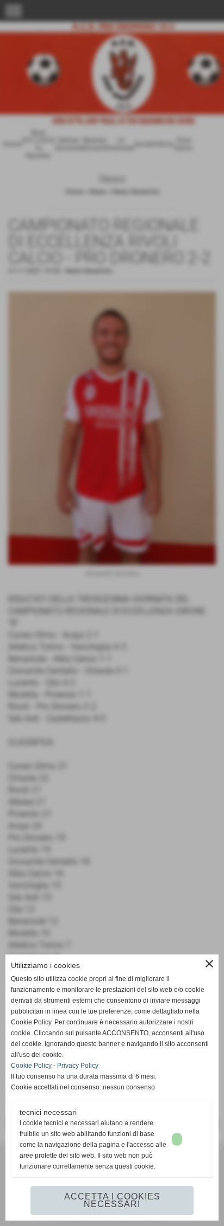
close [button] (209, 963)
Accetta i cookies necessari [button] (112, 1200)
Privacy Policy (77, 1065)
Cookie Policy (31, 1065)
